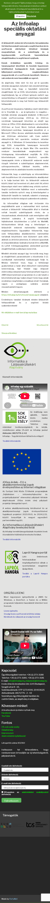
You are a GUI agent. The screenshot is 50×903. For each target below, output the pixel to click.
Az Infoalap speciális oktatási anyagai (25, 29)
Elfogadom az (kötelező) (25, 793)
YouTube (6, 716)
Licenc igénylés (11, 611)
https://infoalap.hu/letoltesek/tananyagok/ (21, 295)
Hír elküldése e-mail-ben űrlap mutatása (19, 312)
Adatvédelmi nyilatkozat (14, 736)
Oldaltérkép (7, 730)
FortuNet (13, 899)
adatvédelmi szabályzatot (35, 792)
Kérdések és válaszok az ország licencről (22, 617)
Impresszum (8, 733)
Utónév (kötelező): (10, 775)
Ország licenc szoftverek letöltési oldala (22, 614)
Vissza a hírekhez (9, 333)
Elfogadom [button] (20, 16)
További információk (12, 441)
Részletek (31, 16)
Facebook (6, 713)
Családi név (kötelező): (12, 766)
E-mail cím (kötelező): (11, 783)
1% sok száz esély (10, 727)
